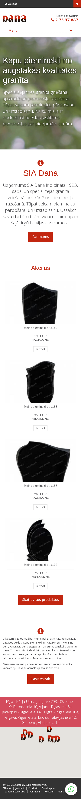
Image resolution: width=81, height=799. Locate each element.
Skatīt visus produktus (40, 599)
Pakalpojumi (48, 788)
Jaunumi (19, 788)
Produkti (32, 788)
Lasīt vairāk (40, 679)
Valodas (12, 3)
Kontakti (49, 791)
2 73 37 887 (66, 19)
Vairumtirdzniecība (15, 791)
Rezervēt (40, 349)
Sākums (7, 788)
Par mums (40, 236)
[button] (54, 739)
